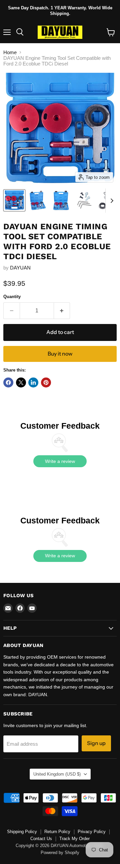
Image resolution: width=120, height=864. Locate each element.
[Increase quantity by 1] (62, 310)
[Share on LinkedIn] (33, 382)
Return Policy (57, 831)
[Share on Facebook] (8, 382)
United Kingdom (57, 774)
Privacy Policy (92, 831)
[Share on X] (21, 382)
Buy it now (60, 354)
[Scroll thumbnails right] (110, 200)
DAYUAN (20, 267)
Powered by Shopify (60, 852)
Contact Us (41, 838)
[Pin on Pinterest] (46, 382)
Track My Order (74, 838)
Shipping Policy (22, 831)
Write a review (60, 461)
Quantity (12, 296)
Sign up (96, 743)
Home (10, 52)
